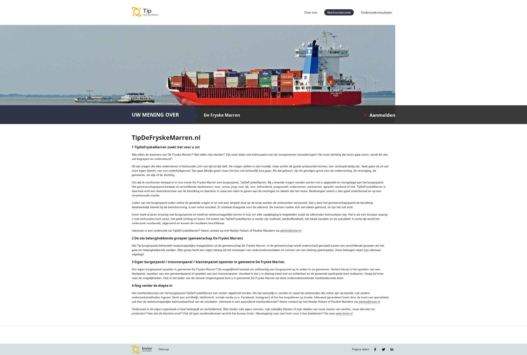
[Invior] (142, 349)
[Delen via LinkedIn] (392, 349)
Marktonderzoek (339, 12)
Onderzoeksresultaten (376, 12)
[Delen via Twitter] (383, 349)
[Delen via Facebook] (375, 349)
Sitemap (163, 349)
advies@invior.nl (290, 230)
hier (366, 250)
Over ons (310, 12)
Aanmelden (382, 115)
